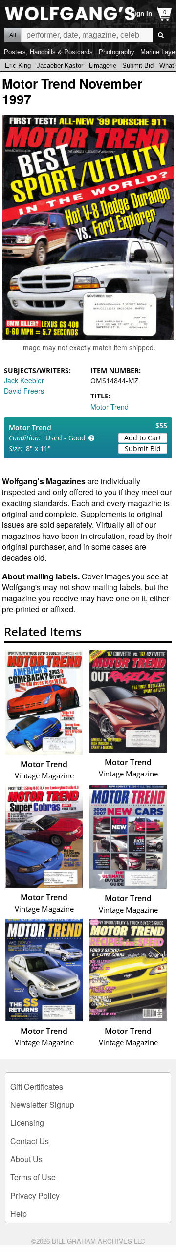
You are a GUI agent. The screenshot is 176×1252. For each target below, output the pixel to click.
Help (18, 1213)
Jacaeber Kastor (60, 65)
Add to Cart (142, 437)
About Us (26, 1159)
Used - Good (65, 437)
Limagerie (102, 65)
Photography (116, 52)
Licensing (27, 1122)
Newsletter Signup (42, 1104)
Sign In (141, 13)
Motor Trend (109, 407)
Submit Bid (138, 65)
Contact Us (29, 1141)
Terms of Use (33, 1177)
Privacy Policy (35, 1195)
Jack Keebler (24, 380)
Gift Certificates (36, 1086)
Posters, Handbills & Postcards (48, 52)
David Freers (24, 391)
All (12, 35)
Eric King (18, 65)
